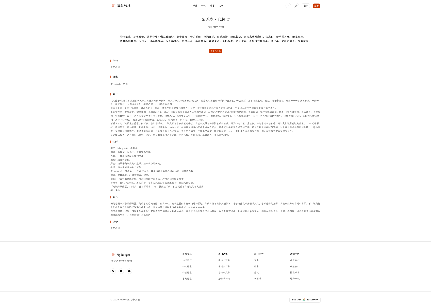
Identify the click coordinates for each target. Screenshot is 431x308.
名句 (221, 5)
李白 (256, 260)
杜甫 (256, 266)
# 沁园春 (116, 84)
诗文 (203, 5)
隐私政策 (295, 272)
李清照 (257, 278)
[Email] (129, 271)
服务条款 (295, 278)
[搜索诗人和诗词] (288, 5)
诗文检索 (187, 266)
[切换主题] (296, 5)
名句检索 (187, 278)
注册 (316, 5)
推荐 (195, 5)
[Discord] (121, 271)
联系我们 (295, 266)
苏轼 (256, 272)
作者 (212, 5)
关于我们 (295, 260)
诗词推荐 (187, 260)
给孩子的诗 (224, 278)
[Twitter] (113, 271)
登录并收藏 (215, 51)
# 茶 (125, 84)
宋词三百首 (224, 266)
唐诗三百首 (224, 260)
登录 (306, 5)
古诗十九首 (224, 272)
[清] (209, 27)
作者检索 (187, 272)
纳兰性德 (218, 27)
